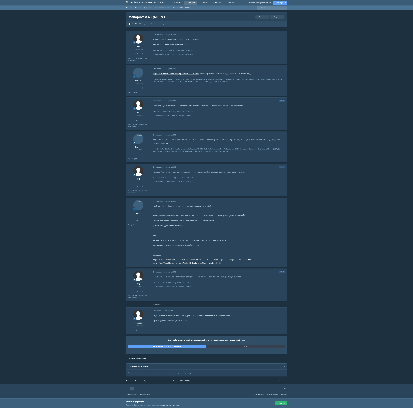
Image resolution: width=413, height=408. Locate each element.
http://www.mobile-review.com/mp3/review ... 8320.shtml (176, 73)
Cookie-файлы (145, 395)
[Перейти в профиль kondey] (138, 73)
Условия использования (171, 405)
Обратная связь (132, 395)
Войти (246, 346)
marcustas (138, 323)
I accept (282, 403)
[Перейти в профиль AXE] (130, 24)
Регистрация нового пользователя (167, 346)
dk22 (138, 213)
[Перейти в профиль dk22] (138, 205)
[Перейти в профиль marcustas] (138, 315)
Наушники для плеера (162, 24)
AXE (135, 24)
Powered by (277, 395)
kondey (138, 81)
